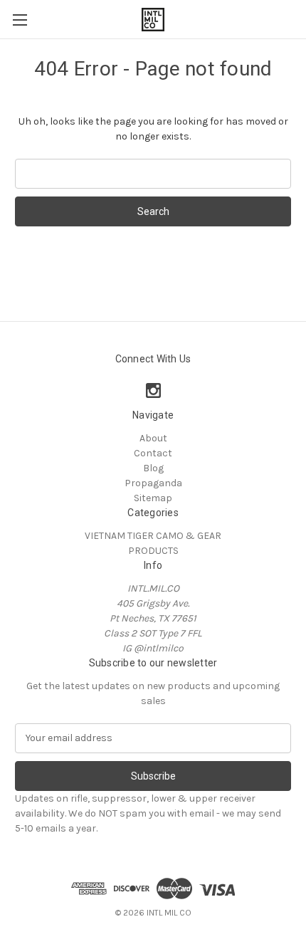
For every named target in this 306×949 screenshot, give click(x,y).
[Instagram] (153, 390)
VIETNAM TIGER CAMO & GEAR (153, 536)
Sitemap (153, 498)
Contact (153, 453)
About (153, 438)
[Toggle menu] (19, 19)
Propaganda (153, 483)
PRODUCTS (153, 551)
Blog (153, 468)
